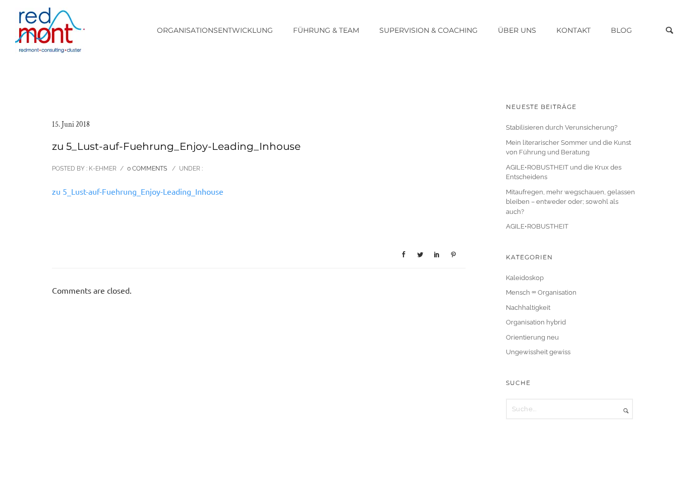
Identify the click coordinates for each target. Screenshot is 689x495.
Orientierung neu (532, 337)
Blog (621, 30)
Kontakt (573, 30)
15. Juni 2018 (71, 124)
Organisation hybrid (536, 322)
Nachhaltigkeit (528, 307)
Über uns (517, 30)
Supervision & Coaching (428, 30)
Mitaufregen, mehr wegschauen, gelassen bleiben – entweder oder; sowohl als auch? (570, 201)
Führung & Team (326, 30)
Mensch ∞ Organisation (541, 292)
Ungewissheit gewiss (538, 352)
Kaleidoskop (525, 278)
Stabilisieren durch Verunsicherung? (561, 127)
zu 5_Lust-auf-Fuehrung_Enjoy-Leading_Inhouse (137, 191)
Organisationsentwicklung (215, 30)
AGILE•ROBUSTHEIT (537, 226)
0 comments (147, 168)
